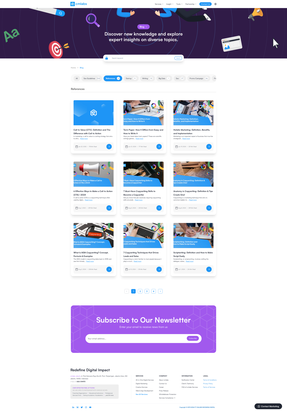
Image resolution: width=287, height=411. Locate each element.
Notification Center (188, 380)
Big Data (164, 78)
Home (73, 68)
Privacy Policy (208, 383)
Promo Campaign (199, 78)
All (77, 78)
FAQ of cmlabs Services (190, 387)
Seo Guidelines (92, 78)
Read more (84, 138)
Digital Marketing (141, 383)
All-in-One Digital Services (145, 380)
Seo (179, 78)
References (112, 78)
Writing (147, 78)
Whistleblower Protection (167, 394)
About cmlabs (164, 380)
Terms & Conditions (210, 380)
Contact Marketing (270, 406)
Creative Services (141, 387)
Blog (142, 26)
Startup (130, 78)
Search (178, 58)
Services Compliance (166, 398)
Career (161, 387)
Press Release (163, 391)
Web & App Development (144, 391)
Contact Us (163, 383)
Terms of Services (209, 387)
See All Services (142, 394)
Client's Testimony (188, 383)
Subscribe (193, 338)
